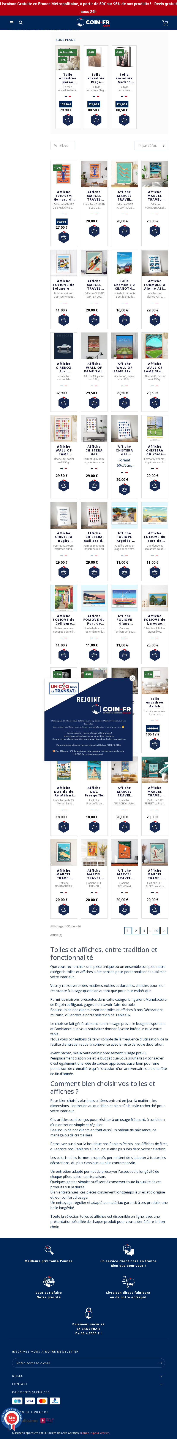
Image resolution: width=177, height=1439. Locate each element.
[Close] (132, 678)
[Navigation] (11, 23)
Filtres (64, 146)
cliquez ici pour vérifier (94, 1433)
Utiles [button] (17, 1376)
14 (156, 930)
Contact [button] (20, 1384)
